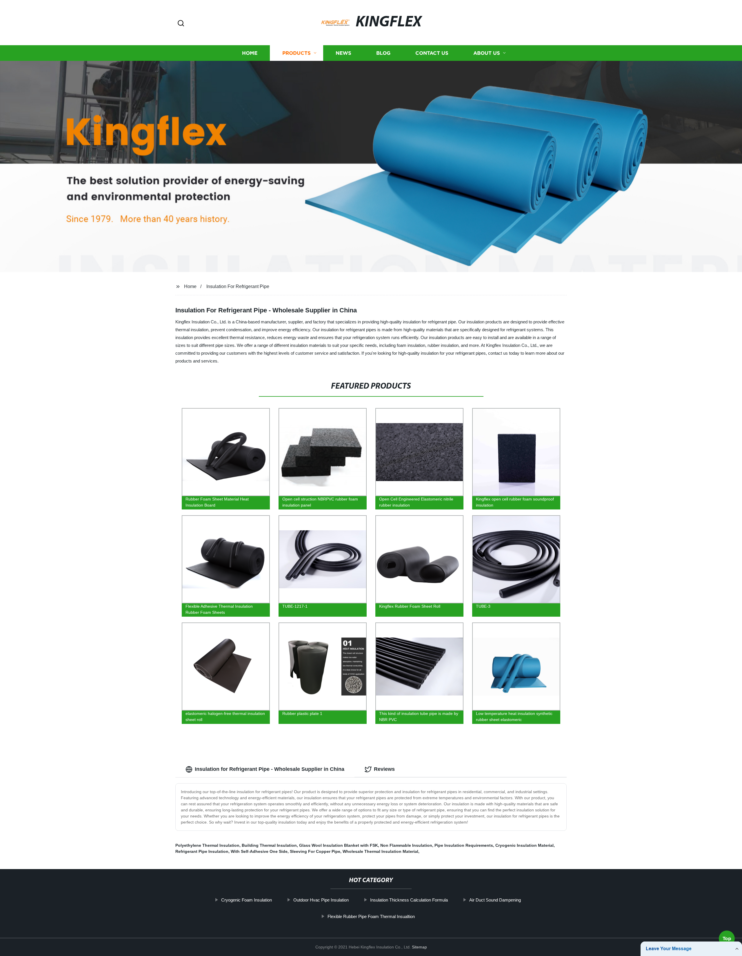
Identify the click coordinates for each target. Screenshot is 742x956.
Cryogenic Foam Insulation (246, 899)
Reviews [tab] (384, 769)
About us (486, 53)
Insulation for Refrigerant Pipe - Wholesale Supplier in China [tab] (269, 769)
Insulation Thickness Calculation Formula (409, 899)
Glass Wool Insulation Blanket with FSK (338, 845)
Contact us (431, 53)
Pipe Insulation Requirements (463, 845)
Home (249, 53)
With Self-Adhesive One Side (259, 851)
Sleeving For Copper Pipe (315, 851)
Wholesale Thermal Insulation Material (380, 851)
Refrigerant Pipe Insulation (201, 851)
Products (296, 53)
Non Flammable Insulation (406, 845)
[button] (180, 23)
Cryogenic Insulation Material (524, 845)
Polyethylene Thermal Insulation (207, 845)
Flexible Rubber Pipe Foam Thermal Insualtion (371, 916)
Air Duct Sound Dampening (495, 899)
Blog (383, 53)
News (343, 53)
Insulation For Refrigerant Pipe (237, 286)
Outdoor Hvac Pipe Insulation (321, 899)
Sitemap (419, 947)
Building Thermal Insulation (269, 845)
